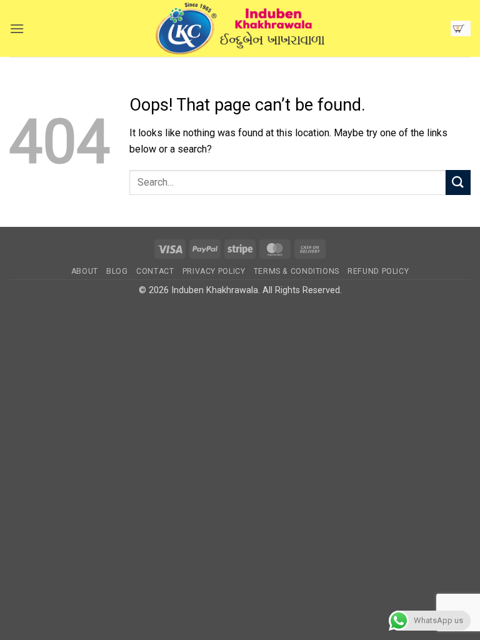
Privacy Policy (214, 271)
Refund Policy (378, 271)
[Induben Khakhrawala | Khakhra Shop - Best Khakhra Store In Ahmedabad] (240, 28)
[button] (16, 28)
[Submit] (458, 182)
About (84, 271)
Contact (155, 271)
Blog (117, 271)
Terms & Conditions (296, 271)
